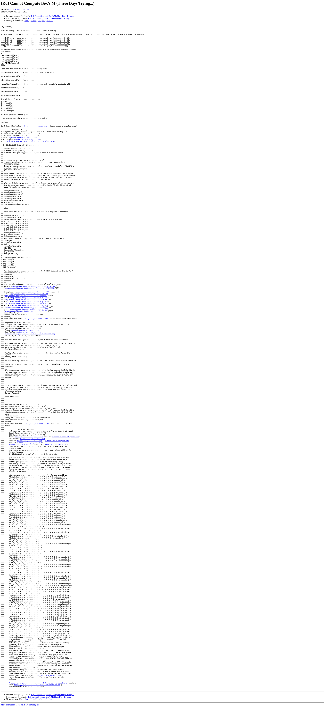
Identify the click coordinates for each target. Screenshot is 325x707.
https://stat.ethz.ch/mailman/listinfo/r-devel (37, 685)
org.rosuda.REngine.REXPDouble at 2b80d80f (26, 307)
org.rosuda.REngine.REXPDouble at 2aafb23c (26, 303)
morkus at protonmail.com (18, 9)
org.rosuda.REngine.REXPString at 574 (29, 309)
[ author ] (49, 21)
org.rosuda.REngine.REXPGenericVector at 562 (34, 286)
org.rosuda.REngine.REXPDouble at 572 (29, 301)
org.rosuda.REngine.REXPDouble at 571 (29, 298)
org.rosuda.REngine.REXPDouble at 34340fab (26, 299)
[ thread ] (33, 21)
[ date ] (26, 21)
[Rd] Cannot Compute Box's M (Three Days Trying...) (52, 16)
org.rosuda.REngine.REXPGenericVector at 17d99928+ (30, 288)
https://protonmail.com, (37, 319)
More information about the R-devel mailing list (20, 705)
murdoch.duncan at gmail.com (23, 137)
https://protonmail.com (35, 126)
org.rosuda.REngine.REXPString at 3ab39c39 (26, 311)
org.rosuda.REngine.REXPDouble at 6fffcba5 (26, 296)
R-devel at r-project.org (21, 683)
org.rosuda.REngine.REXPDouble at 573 (29, 305)
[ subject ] (41, 21)
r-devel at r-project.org (15, 141)
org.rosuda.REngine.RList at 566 (33, 292)
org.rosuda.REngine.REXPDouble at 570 (29, 294)
